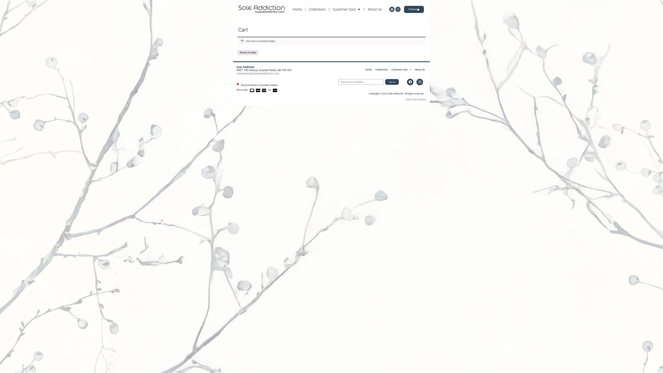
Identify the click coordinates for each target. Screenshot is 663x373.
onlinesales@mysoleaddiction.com (258, 73)
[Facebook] (392, 9)
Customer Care (344, 9)
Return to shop (248, 52)
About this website (416, 99)
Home (297, 9)
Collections (317, 9)
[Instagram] (398, 9)
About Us (375, 9)
